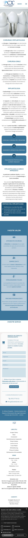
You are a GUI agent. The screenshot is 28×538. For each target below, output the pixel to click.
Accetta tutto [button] (7, 535)
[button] (26, 4)
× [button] (26, 508)
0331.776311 (14, 503)
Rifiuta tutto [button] (20, 535)
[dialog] (14, 522)
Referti (20, 3)
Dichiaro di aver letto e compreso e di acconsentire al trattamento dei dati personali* (14, 381)
